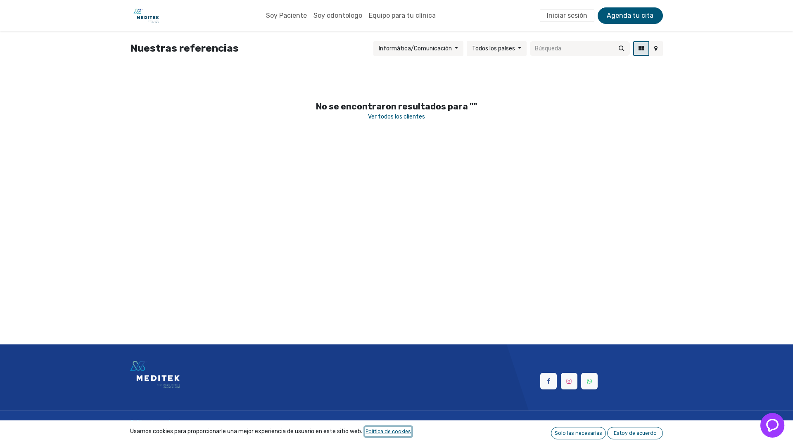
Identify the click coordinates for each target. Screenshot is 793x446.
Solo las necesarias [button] (578, 433)
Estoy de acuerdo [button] (635, 433)
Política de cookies (388, 431)
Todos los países (493, 48)
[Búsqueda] (621, 48)
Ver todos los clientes (396, 116)
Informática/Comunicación (415, 48)
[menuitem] (286, 15)
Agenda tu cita (630, 15)
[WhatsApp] (589, 381)
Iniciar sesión (567, 15)
